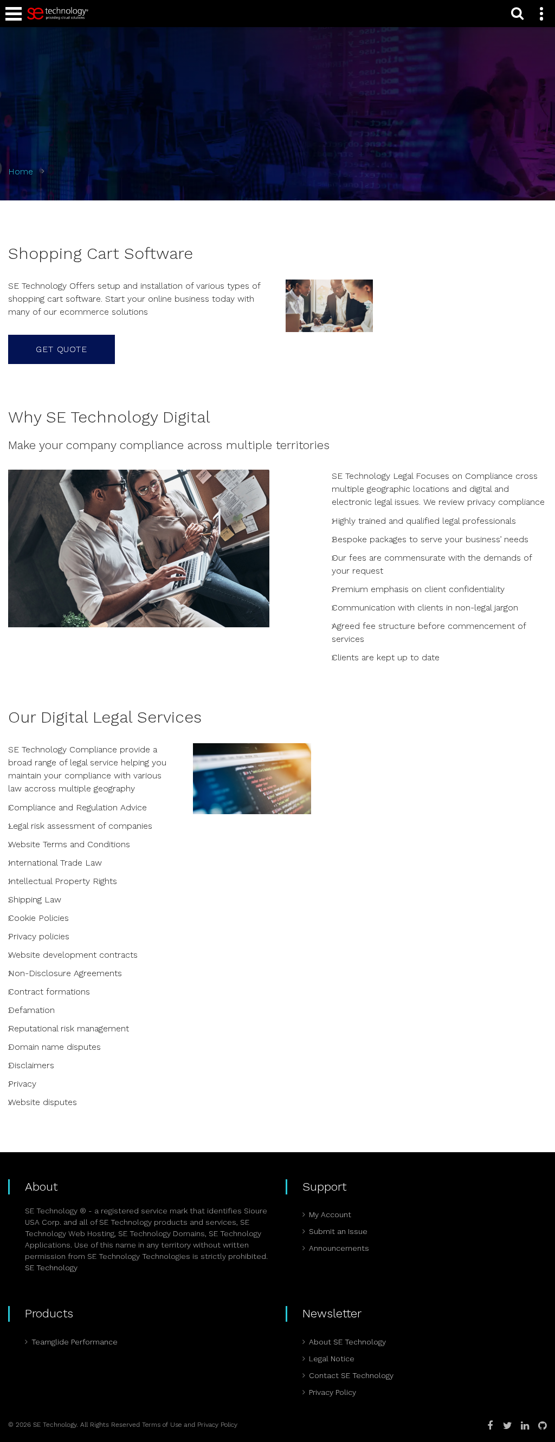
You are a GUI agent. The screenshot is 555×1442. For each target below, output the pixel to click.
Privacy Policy (332, 1392)
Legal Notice (331, 1358)
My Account (330, 1214)
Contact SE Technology (351, 1375)
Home (20, 171)
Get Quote (61, 349)
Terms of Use (162, 1424)
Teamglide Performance (74, 1341)
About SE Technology (347, 1341)
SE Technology (51, 1267)
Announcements (339, 1248)
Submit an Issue (338, 1231)
